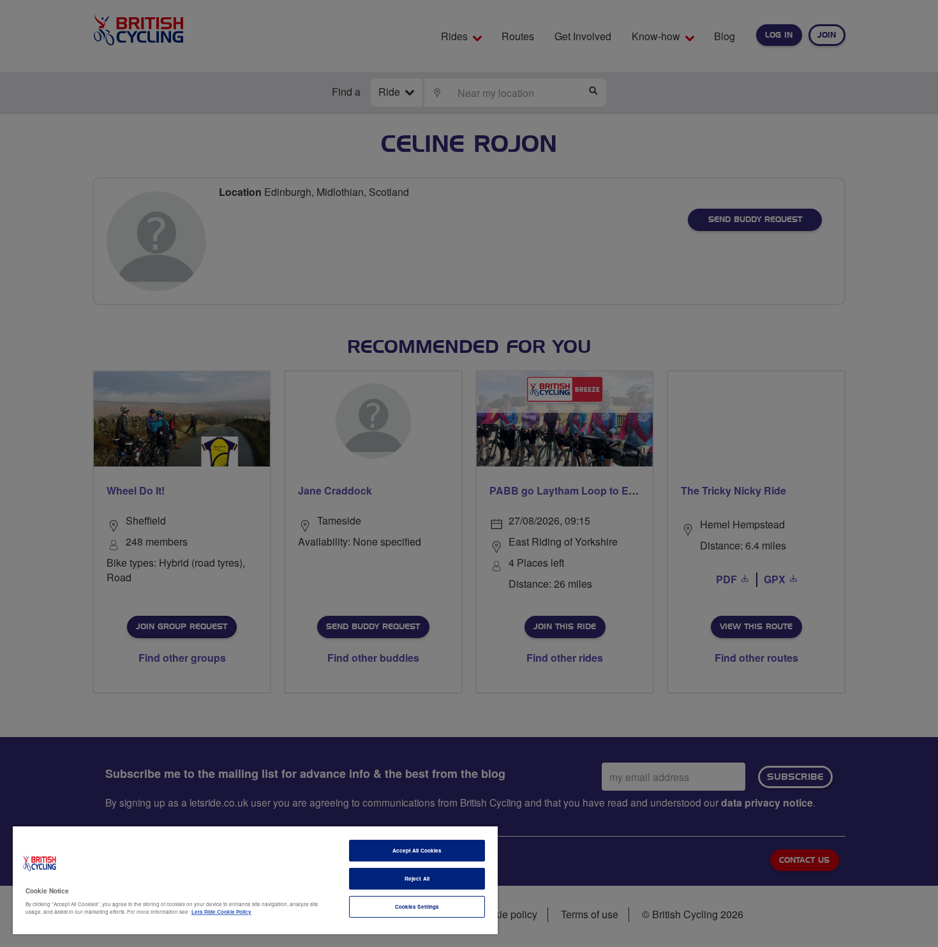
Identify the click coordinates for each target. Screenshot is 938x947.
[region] (255, 880)
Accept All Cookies (417, 850)
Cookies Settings (417, 906)
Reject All (417, 878)
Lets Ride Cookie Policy (221, 911)
